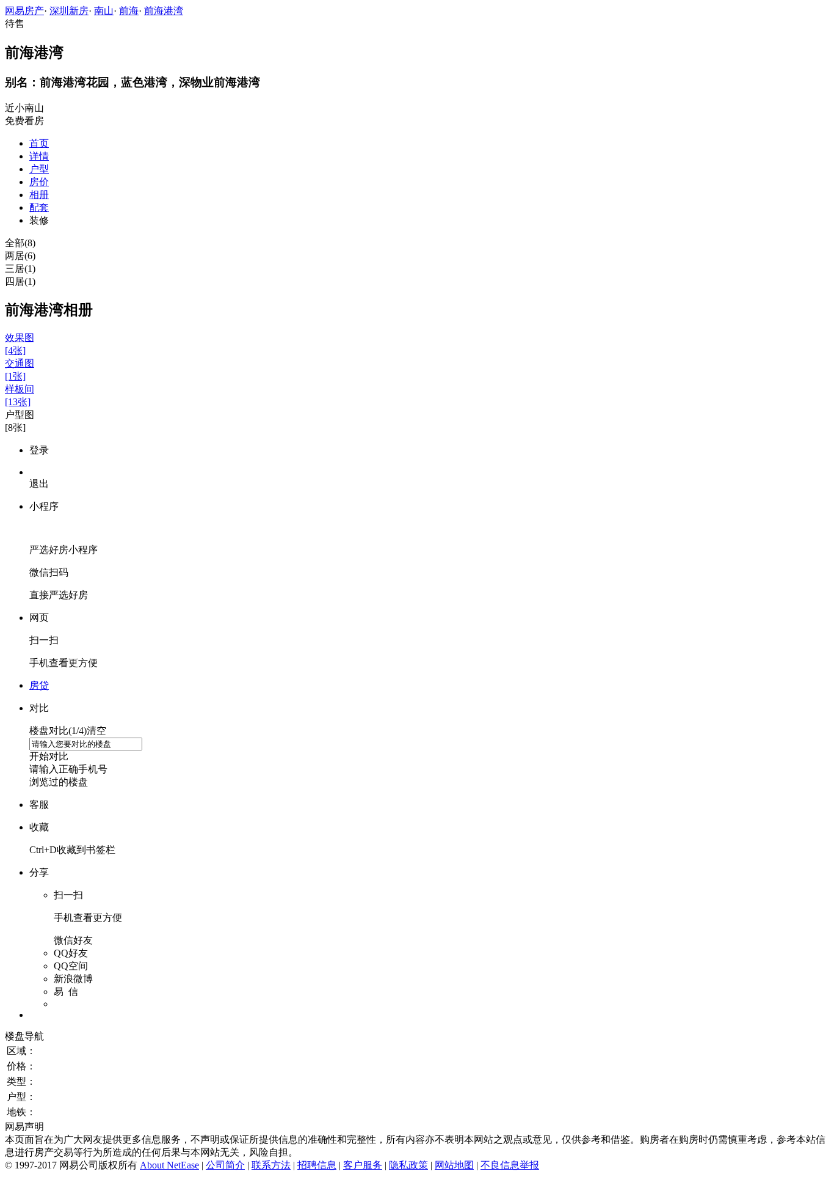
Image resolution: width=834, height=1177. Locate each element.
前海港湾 (163, 11)
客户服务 (362, 1165)
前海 (129, 11)
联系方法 (271, 1165)
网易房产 (24, 11)
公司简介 (225, 1165)
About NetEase (169, 1165)
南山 (104, 11)
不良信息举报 (509, 1165)
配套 (39, 207)
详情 (39, 156)
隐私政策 (408, 1165)
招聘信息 (316, 1165)
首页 (39, 143)
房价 (39, 182)
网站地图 (454, 1165)
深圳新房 (69, 11)
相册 (39, 194)
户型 (39, 169)
